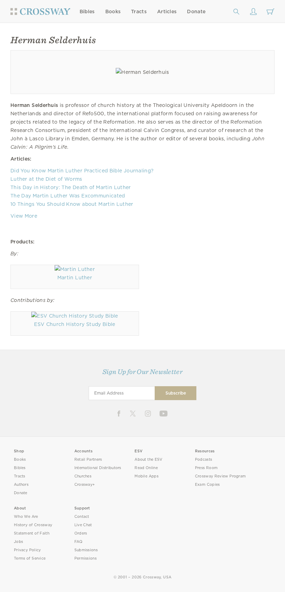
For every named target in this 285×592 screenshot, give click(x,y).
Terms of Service (30, 558)
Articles (167, 11)
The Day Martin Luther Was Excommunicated (67, 195)
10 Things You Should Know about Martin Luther (71, 204)
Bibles (87, 11)
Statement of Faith (31, 533)
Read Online (146, 468)
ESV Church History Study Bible (74, 324)
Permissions (85, 558)
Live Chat (83, 525)
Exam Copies (207, 484)
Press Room (206, 468)
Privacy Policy (27, 550)
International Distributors (97, 468)
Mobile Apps (146, 476)
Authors (21, 484)
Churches (82, 476)
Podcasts (203, 459)
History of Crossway (33, 525)
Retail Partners (88, 459)
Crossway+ (84, 484)
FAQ (78, 541)
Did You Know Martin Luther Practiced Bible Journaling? (82, 170)
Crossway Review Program (220, 476)
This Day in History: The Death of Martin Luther (70, 187)
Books (113, 11)
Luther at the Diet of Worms (46, 179)
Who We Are (26, 516)
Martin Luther (74, 277)
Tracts (139, 11)
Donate (196, 11)
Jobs (18, 541)
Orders (80, 533)
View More (23, 216)
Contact (81, 516)
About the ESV (149, 459)
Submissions (86, 550)
